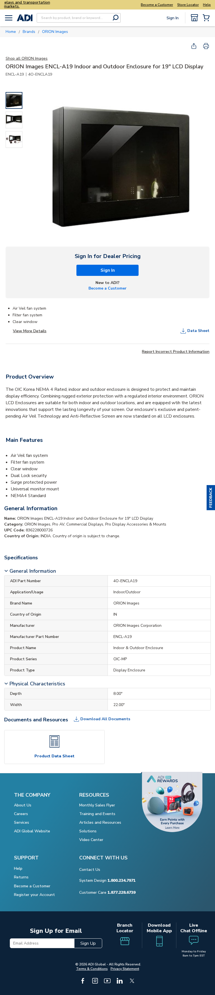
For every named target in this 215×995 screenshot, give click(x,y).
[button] (211, 497)
